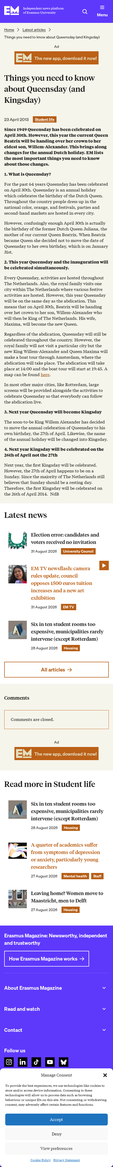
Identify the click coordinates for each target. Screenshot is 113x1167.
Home (9, 29)
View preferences (56, 1148)
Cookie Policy (40, 1160)
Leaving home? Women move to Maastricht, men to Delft (67, 897)
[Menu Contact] (104, 1030)
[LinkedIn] (22, 1062)
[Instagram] (9, 1062)
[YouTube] (50, 1062)
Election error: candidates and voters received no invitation (65, 538)
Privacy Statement (66, 1160)
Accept (56, 1119)
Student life (44, 119)
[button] (105, 1075)
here (45, 374)
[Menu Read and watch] (104, 1009)
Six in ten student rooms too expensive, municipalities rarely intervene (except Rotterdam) (67, 631)
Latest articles (34, 29)
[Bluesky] (63, 1062)
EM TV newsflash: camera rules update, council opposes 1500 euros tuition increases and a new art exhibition (61, 583)
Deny (56, 1134)
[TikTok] (36, 1062)
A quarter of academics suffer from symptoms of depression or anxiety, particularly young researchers (65, 856)
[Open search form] (84, 11)
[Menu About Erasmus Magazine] (104, 988)
